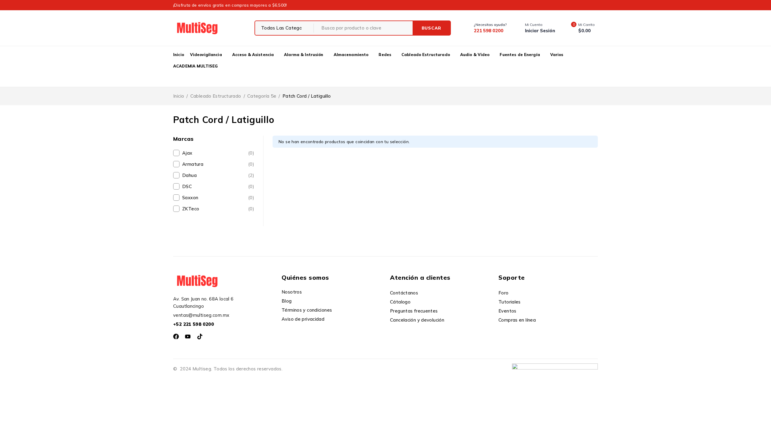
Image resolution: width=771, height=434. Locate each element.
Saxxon (218, 197)
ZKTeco (218, 209)
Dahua (218, 175)
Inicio (178, 96)
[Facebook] (176, 336)
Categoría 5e (261, 96)
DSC (218, 186)
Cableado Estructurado (215, 96)
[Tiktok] (200, 336)
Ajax (218, 153)
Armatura (218, 164)
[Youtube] (188, 336)
